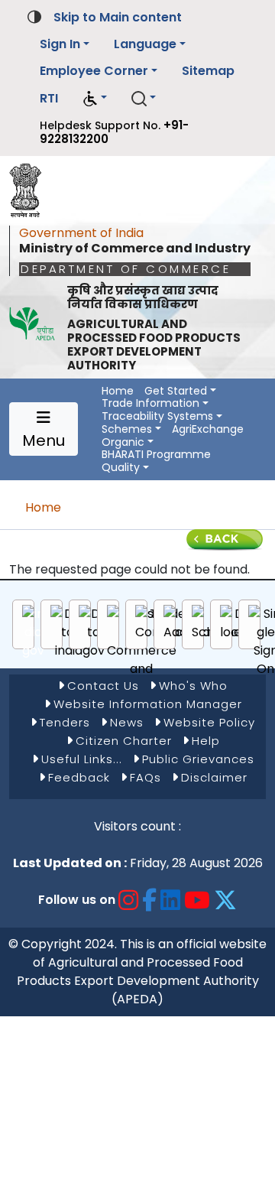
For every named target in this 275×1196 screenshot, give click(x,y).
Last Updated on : (70, 863)
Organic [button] (123, 442)
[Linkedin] (170, 900)
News (127, 722)
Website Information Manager (147, 704)
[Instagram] (128, 900)
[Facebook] (149, 900)
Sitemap (208, 71)
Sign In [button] (60, 44)
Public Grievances (198, 759)
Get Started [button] (175, 391)
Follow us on (76, 899)
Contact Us (103, 686)
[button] (94, 99)
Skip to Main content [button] (117, 17)
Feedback (79, 777)
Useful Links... (81, 759)
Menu (43, 440)
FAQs (145, 777)
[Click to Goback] (224, 539)
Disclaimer (214, 777)
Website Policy (209, 722)
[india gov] (33, 632)
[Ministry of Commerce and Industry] (142, 650)
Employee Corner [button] (94, 71)
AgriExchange (208, 429)
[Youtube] (197, 900)
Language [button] (145, 44)
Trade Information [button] (150, 403)
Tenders (65, 722)
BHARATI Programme (156, 454)
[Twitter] (226, 900)
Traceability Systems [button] (157, 416)
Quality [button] (121, 467)
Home (118, 391)
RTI (49, 98)
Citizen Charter (124, 741)
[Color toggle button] (34, 15)
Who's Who (193, 686)
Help (206, 741)
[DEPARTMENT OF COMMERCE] (29, 186)
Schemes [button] (127, 429)
